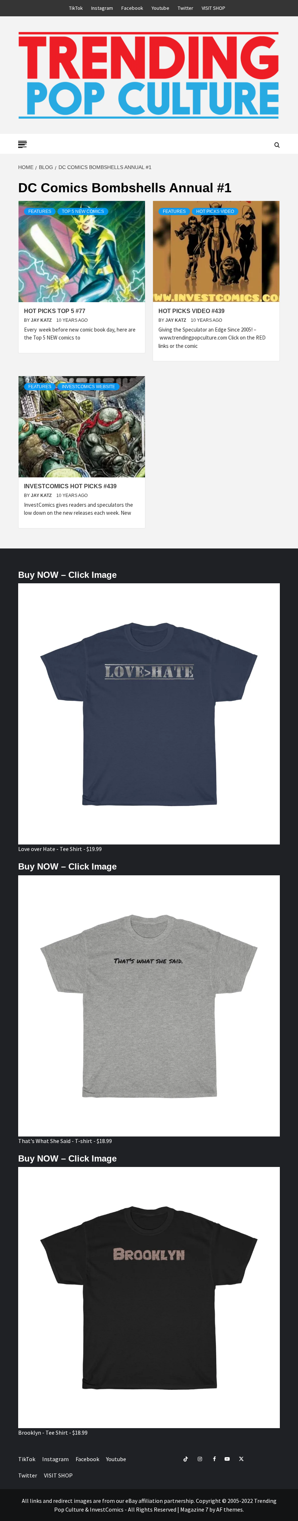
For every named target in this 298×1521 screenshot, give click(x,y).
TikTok (76, 8)
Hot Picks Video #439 (191, 311)
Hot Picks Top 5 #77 (54, 311)
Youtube (160, 8)
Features (39, 211)
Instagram (102, 8)
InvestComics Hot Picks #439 (70, 486)
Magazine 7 (194, 1509)
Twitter (185, 8)
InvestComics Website (88, 386)
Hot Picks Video (215, 211)
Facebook (132, 8)
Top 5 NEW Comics (83, 211)
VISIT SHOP (213, 8)
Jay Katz (42, 320)
